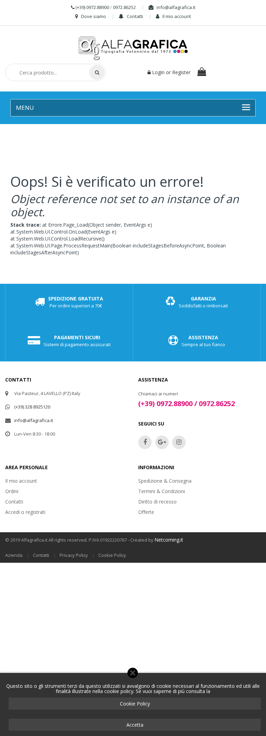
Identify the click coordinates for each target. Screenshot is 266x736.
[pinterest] (162, 442)
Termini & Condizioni (161, 491)
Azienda (14, 555)
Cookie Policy (135, 703)
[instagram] (179, 442)
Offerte (146, 512)
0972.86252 (124, 7)
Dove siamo (93, 16)
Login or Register (170, 72)
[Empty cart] (202, 73)
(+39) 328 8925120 (32, 407)
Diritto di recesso (157, 501)
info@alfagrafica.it (175, 7)
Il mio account (176, 16)
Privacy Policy (74, 555)
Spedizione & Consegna (165, 480)
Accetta (134, 724)
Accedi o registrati (25, 512)
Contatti (134, 16)
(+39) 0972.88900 (92, 7)
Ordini (11, 491)
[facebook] (145, 442)
